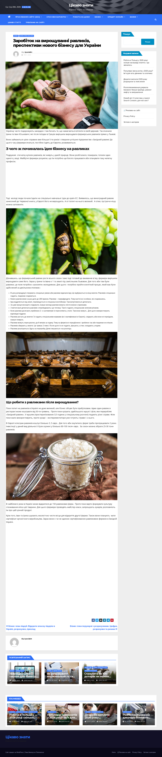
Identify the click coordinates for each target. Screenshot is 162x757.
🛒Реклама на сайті (132, 110)
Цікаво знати (81, 5)
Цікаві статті (14, 22)
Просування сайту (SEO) (27, 17)
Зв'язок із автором (131, 122)
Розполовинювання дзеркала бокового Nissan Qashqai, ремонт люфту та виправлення (137, 89)
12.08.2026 (15, 721)
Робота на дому (81, 17)
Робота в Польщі (22, 712)
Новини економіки (91, 670)
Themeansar (40, 752)
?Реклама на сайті (35, 22)
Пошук (126, 34)
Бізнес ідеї (88, 667)
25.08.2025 (129, 721)
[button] (155, 20)
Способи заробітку (57, 17)
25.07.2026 (53, 721)
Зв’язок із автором (149, 752)
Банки (133, 17)
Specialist (28, 52)
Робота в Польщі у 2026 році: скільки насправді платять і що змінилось (136, 62)
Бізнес (98, 17)
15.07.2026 (91, 721)
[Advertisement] (61, 180)
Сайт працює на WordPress (15, 752)
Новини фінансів (97, 712)
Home (114, 752)
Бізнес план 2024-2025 (26, 35)
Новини (12, 712)
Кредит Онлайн (116, 17)
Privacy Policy (129, 116)
